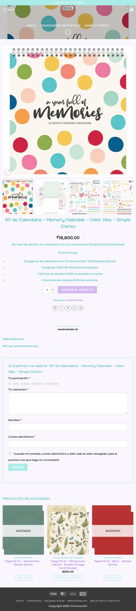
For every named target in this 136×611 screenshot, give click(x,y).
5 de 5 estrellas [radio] (51, 384)
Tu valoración (18, 389)
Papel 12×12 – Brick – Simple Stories (112, 563)
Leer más (23, 577)
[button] (8, 9)
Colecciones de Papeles (60, 25)
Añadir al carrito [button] (68, 577)
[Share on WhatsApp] (55, 308)
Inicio (31, 25)
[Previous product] (68, 32)
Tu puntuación (19, 378)
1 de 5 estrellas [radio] (9, 384)
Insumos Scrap (54, 600)
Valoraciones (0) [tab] (68, 329)
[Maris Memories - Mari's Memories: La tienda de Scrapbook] (68, 8)
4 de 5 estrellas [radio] (36, 384)
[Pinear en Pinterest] (81, 308)
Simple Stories (97, 25)
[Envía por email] (75, 308)
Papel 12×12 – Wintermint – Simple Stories (23, 563)
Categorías (34, 600)
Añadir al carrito (77, 289)
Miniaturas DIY (77, 600)
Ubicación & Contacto (105, 600)
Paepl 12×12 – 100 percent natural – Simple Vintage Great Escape (68, 565)
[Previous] (10, 111)
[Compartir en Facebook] (61, 308)
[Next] (126, 111)
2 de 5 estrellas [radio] (15, 384)
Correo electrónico (21, 436)
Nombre (14, 420)
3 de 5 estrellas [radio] (24, 384)
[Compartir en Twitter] (68, 308)
